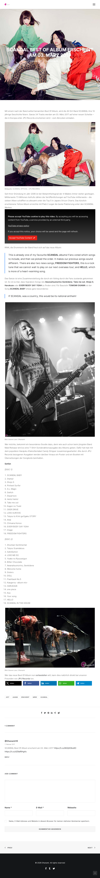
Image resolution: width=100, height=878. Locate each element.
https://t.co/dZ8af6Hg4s (16, 751)
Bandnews (53, 61)
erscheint (25, 697)
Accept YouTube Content (20, 238)
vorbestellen (41, 675)
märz (35, 697)
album (15, 697)
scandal (43, 697)
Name (8, 807)
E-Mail (40, 807)
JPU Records (24, 678)
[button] (13, 683)
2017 (7, 697)
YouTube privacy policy (18, 225)
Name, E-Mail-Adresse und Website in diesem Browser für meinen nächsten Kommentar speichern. (49, 821)
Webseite (71, 807)
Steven (68, 61)
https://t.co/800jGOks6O (65, 748)
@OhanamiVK (11, 741)
